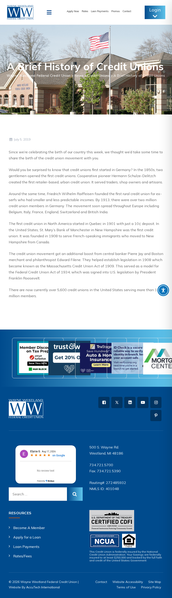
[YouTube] (142, 402)
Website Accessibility (127, 582)
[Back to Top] (162, 591)
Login (155, 10)
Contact (127, 11)
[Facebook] (104, 402)
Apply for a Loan (27, 537)
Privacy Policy (151, 587)
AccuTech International (43, 587)
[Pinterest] (155, 415)
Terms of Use (126, 587)
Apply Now (73, 11)
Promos (115, 11)
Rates (85, 11)
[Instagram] (155, 402)
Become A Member (29, 527)
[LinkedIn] (129, 402)
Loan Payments (100, 11)
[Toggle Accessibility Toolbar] (163, 290)
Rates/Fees (22, 556)
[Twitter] (117, 402)
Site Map (154, 582)
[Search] (75, 494)
